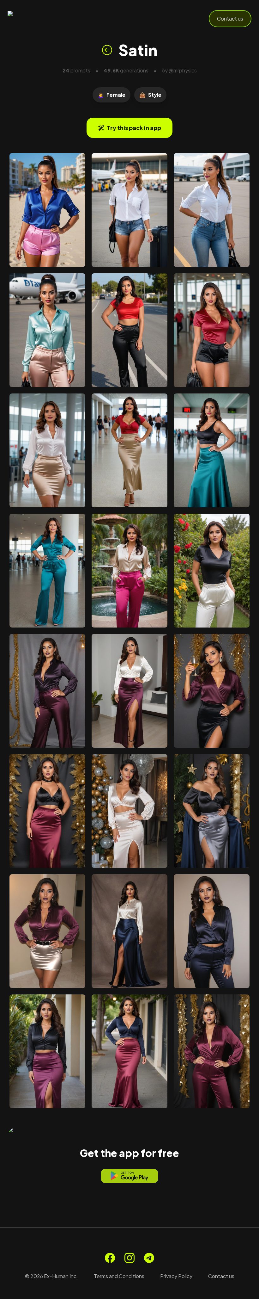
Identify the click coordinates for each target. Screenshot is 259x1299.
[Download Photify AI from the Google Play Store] (129, 1176)
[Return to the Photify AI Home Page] (38, 18)
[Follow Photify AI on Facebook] (110, 1258)
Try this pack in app (134, 127)
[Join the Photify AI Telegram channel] (149, 1258)
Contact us (230, 18)
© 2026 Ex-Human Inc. (51, 1276)
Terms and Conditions (119, 1276)
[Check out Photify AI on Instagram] (129, 1258)
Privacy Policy (176, 1276)
